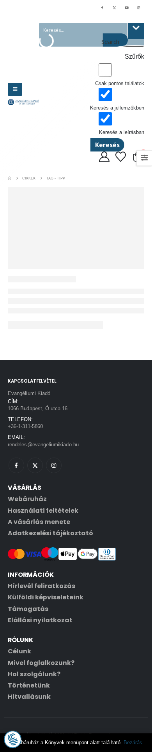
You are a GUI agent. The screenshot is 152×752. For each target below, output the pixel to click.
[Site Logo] (23, 102)
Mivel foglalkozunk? (41, 662)
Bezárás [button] (133, 742)
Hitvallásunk (29, 696)
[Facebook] (102, 7)
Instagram (54, 465)
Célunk (19, 651)
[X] (114, 7)
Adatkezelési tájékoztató (50, 533)
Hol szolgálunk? (34, 674)
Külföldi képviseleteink (45, 597)
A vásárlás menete (39, 521)
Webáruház (27, 498)
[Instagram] (139, 7)
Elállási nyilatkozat (40, 620)
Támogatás (28, 608)
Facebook (16, 465)
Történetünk (29, 685)
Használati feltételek (43, 510)
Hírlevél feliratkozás (41, 585)
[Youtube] (127, 7)
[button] (15, 89)
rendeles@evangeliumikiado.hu (43, 444)
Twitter (35, 465)
